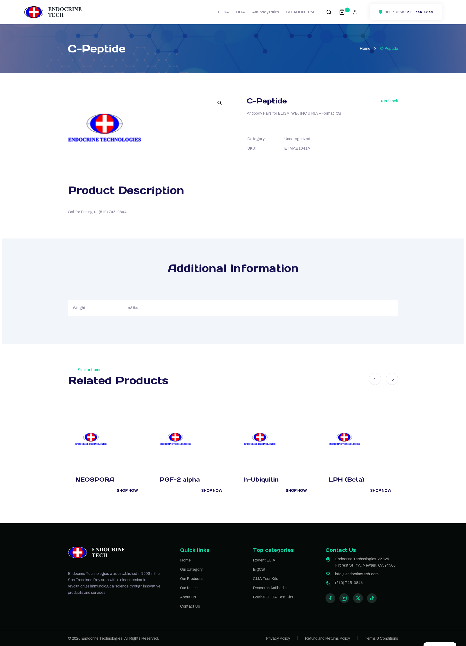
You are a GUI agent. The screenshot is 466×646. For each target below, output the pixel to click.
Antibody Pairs (265, 12)
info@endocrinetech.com (357, 574)
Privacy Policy (278, 638)
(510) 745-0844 (349, 583)
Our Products (191, 579)
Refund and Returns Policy (327, 638)
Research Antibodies (271, 588)
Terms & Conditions (381, 638)
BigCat (259, 569)
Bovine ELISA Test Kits (273, 597)
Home (365, 48)
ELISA (223, 12)
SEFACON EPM (300, 12)
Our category (191, 569)
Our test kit (189, 588)
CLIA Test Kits (265, 579)
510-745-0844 (420, 12)
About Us (188, 597)
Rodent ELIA (264, 560)
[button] (219, 103)
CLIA (240, 12)
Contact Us (190, 606)
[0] (342, 12)
